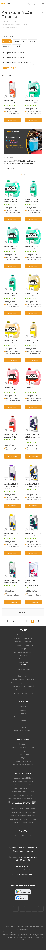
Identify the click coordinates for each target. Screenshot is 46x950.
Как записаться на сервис (23, 765)
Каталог (23, 630)
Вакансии (23, 724)
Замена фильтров (23, 690)
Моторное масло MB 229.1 (23, 795)
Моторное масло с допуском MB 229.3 (23, 799)
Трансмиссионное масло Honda (23, 809)
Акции (23, 758)
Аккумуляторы (23, 662)
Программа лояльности (23, 717)
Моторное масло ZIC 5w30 (23, 781)
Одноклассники (41, 909)
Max (22, 909)
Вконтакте (16, 909)
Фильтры (23, 649)
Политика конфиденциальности (23, 751)
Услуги (23, 664)
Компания (23, 702)
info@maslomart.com (25, 874)
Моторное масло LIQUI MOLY (23, 792)
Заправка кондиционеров (23, 693)
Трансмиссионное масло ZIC (23, 822)
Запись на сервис (23, 669)
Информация (23, 739)
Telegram (28, 909)
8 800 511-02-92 (24, 866)
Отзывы (23, 720)
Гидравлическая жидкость (23, 645)
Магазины (23, 744)
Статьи (23, 727)
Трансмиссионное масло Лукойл (23, 812)
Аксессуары (23, 655)
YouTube (34, 909)
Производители (23, 754)
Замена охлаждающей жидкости (23, 683)
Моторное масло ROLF (23, 788)
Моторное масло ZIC (23, 785)
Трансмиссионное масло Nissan (23, 816)
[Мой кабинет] (38, 4)
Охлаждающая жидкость (23, 652)
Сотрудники (23, 713)
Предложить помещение (23, 731)
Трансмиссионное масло (23, 638)
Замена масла (23, 676)
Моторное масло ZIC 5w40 (23, 778)
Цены (23, 673)
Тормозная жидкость (23, 642)
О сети (23, 707)
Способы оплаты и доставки (23, 747)
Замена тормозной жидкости (23, 679)
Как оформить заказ (23, 761)
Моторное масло (23, 635)
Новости (23, 710)
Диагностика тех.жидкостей (23, 686)
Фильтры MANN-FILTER (23, 836)
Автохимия (23, 659)
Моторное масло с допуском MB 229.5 (23, 802)
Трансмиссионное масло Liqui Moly (23, 819)
